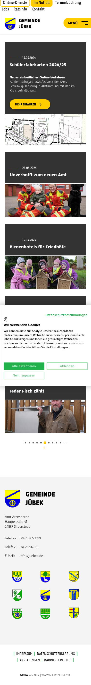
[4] (37, 442)
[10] (60, 442)
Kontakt (38, 9)
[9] (56, 442)
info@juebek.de (31, 556)
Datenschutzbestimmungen (66, 314)
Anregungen (29, 660)
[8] (52, 442)
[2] (29, 442)
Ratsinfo (20, 9)
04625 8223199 (30, 538)
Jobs (5, 9)
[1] (25, 442)
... (65, 442)
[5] (41, 442)
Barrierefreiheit (57, 660)
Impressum (24, 654)
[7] (49, 442)
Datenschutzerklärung (56, 654)
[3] (33, 442)
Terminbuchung (68, 2)
